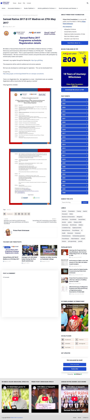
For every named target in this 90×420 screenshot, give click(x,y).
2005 (74, 170)
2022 (74, 115)
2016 (74, 137)
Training (79, 211)
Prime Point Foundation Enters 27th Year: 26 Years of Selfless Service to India (78, 279)
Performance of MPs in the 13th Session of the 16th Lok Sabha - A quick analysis (78, 262)
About (19, 3)
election (64, 241)
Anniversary (65, 225)
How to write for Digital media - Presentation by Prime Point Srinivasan (78, 271)
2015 (74, 141)
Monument (70, 233)
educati (83, 238)
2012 (74, 152)
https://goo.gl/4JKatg (37, 60)
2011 (74, 156)
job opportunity (72, 241)
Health (63, 233)
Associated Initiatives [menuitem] (14, 8)
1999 (74, 193)
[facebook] (78, 12)
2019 (74, 126)
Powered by (70, 374)
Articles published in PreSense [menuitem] (46, 8)
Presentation (71, 211)
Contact (29, 3)
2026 (74, 100)
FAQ (24, 3)
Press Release (75, 230)
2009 (74, 163)
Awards (85, 211)
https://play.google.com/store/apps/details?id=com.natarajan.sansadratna (23, 73)
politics (70, 222)
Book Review (73, 225)
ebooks (64, 222)
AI (81, 230)
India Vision (65, 219)
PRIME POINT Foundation (17, 417)
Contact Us (85, 417)
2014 (74, 144)
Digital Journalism (77, 227)
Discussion (64, 214)
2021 (74, 118)
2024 (74, 107)
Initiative (81, 225)
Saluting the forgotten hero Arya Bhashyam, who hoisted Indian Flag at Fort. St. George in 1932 (78, 252)
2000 (74, 189)
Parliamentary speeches (79, 236)
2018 (74, 130)
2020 (74, 122)
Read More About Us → (75, 43)
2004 (74, 174)
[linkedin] (67, 343)
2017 (74, 133)
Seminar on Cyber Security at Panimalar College (48, 258)
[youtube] (67, 347)
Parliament (77, 233)
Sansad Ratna (81, 219)
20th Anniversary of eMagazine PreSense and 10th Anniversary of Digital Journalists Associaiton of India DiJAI (78, 289)
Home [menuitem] (3, 8)
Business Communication (68, 216)
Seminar (9, 15)
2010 (74, 159)
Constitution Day (66, 227)
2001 (74, 185)
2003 (74, 178)
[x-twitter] (81, 12)
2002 (74, 182)
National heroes (66, 230)
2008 (74, 167)
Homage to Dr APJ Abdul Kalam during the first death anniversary (29, 259)
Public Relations (75, 238)
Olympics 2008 (77, 222)
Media (71, 214)
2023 (74, 111)
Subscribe (74, 369)
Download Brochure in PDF (74, 90)
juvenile (80, 241)
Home (14, 3)
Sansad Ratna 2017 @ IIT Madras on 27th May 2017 (11, 258)
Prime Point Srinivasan (21, 230)
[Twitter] (15, 214)
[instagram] (84, 12)
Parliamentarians (66, 236)
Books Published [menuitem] (29, 8)
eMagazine (79, 216)
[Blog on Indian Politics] (81, 347)
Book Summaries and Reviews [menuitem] (67, 8)
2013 (74, 148)
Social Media (73, 219)
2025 (74, 104)
